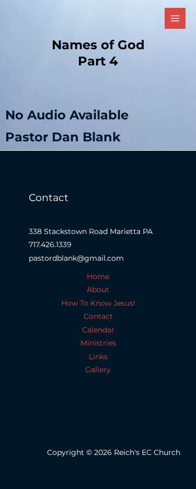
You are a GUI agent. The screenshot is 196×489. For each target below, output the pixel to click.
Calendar (98, 330)
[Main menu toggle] (175, 18)
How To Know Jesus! (98, 303)
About (98, 289)
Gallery (98, 369)
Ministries (98, 343)
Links (98, 356)
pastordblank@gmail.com (76, 258)
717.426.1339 (50, 244)
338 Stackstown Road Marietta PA (91, 231)
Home (98, 276)
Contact (98, 316)
